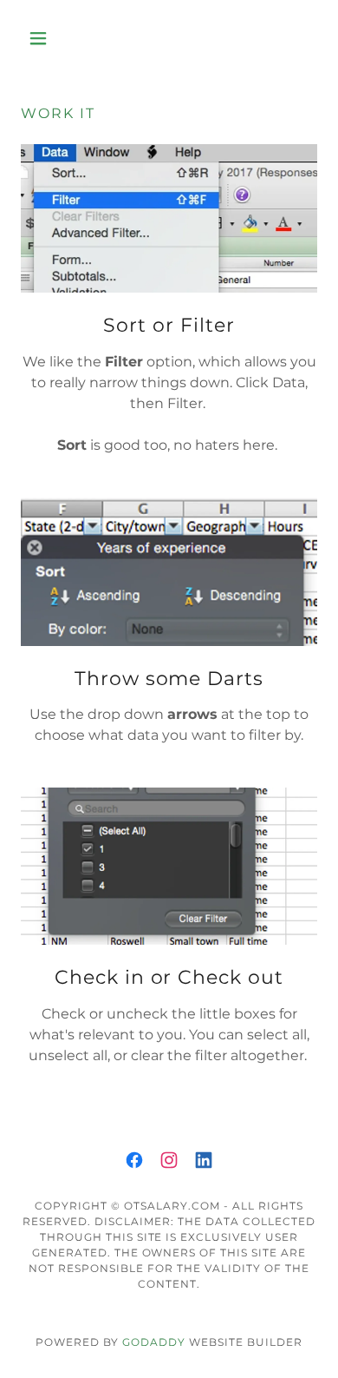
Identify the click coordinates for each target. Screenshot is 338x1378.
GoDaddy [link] (153, 1341)
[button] (43, 38)
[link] (134, 1160)
